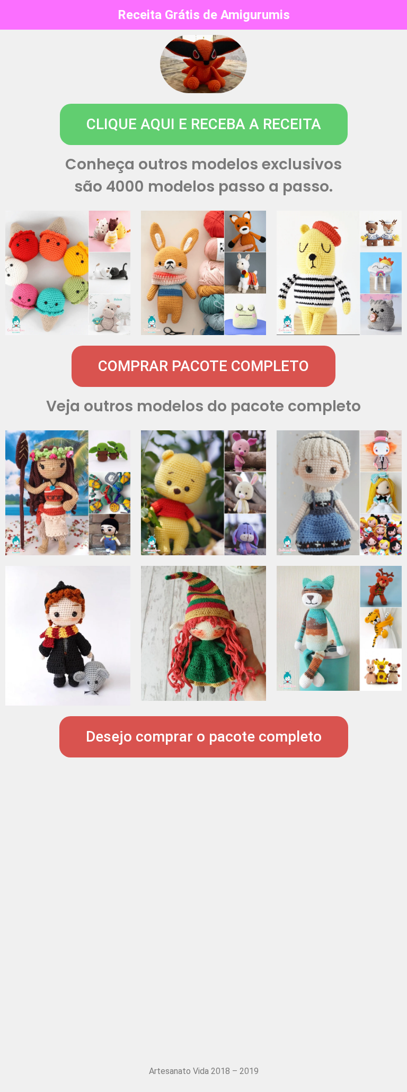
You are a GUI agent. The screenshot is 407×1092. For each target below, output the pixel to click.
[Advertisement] (203, 940)
